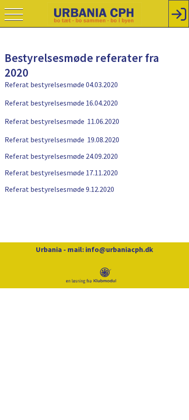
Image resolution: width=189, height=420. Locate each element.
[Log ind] (178, 13)
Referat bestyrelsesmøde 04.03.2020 (61, 84)
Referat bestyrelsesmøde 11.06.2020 (62, 121)
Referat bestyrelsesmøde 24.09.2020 (61, 156)
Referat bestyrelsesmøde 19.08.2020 (62, 139)
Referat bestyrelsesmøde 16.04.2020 (61, 102)
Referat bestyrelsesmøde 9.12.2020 (59, 189)
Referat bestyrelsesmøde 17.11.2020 (61, 172)
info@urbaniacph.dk (119, 249)
